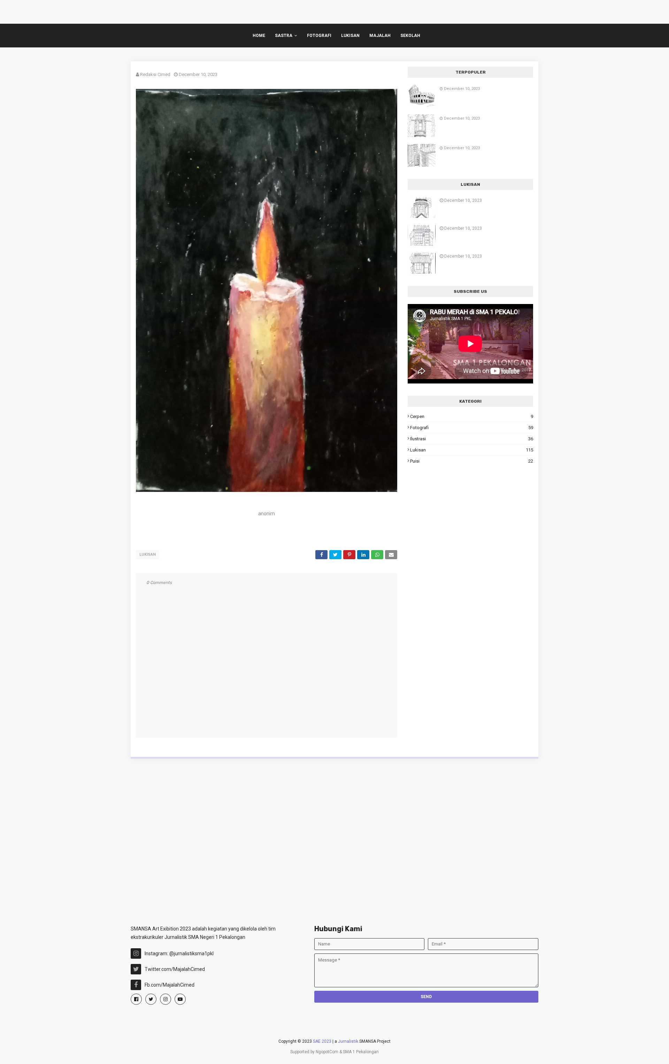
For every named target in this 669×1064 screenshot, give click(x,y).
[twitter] (150, 999)
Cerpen (471, 416)
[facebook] (136, 999)
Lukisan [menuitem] (350, 35)
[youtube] (180, 999)
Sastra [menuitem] (283, 35)
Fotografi (471, 427)
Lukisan (147, 554)
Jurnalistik (348, 1041)
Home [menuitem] (259, 35)
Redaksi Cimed (155, 74)
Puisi (471, 461)
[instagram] (165, 999)
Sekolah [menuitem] (410, 35)
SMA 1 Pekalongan (361, 1051)
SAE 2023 (322, 1041)
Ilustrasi (471, 438)
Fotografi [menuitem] (319, 35)
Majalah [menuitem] (380, 35)
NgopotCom (327, 1051)
